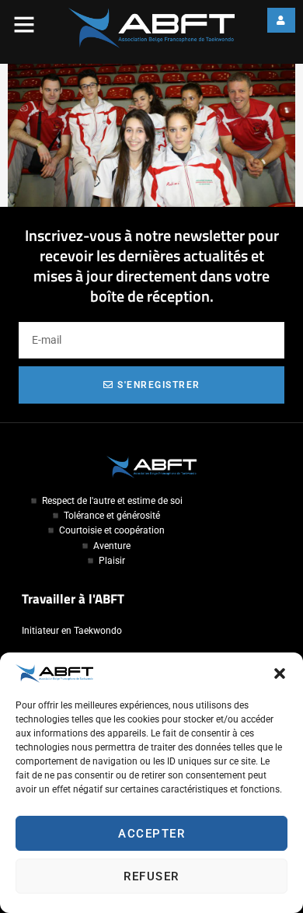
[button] (279, 673)
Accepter (151, 834)
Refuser (151, 876)
